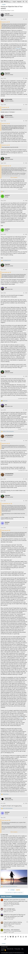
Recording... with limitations (12, 929)
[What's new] (23, 1)
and (8, 431)
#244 (26, 120)
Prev (13, 890)
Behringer (18, 48)
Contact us (3, 948)
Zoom (21, 718)
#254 (26, 500)
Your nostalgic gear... (10, 909)
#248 (26, 269)
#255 (26, 527)
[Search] (26, 1)
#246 (26, 200)
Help (22, 948)
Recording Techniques (15, 904)
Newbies (14, 910)
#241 (26, 19)
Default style (4, 946)
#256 (26, 803)
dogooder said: (5, 22)
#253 (26, 479)
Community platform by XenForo (12, 952)
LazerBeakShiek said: (6, 503)
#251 (26, 410)
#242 (26, 78)
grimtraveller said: (5, 165)
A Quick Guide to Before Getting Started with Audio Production (13, 923)
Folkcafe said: (4, 107)
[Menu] (2, 1)
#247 (26, 234)
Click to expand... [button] (14, 177)
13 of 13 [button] (18, 890)
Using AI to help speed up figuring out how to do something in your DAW (14, 915)
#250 (26, 376)
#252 (26, 440)
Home (2, 950)
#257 (26, 817)
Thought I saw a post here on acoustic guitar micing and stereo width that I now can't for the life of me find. (15, 901)
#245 (26, 163)
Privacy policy (17, 948)
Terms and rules (10, 948)
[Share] (24, 19)
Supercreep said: (5, 530)
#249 (26, 292)
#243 (26, 104)
